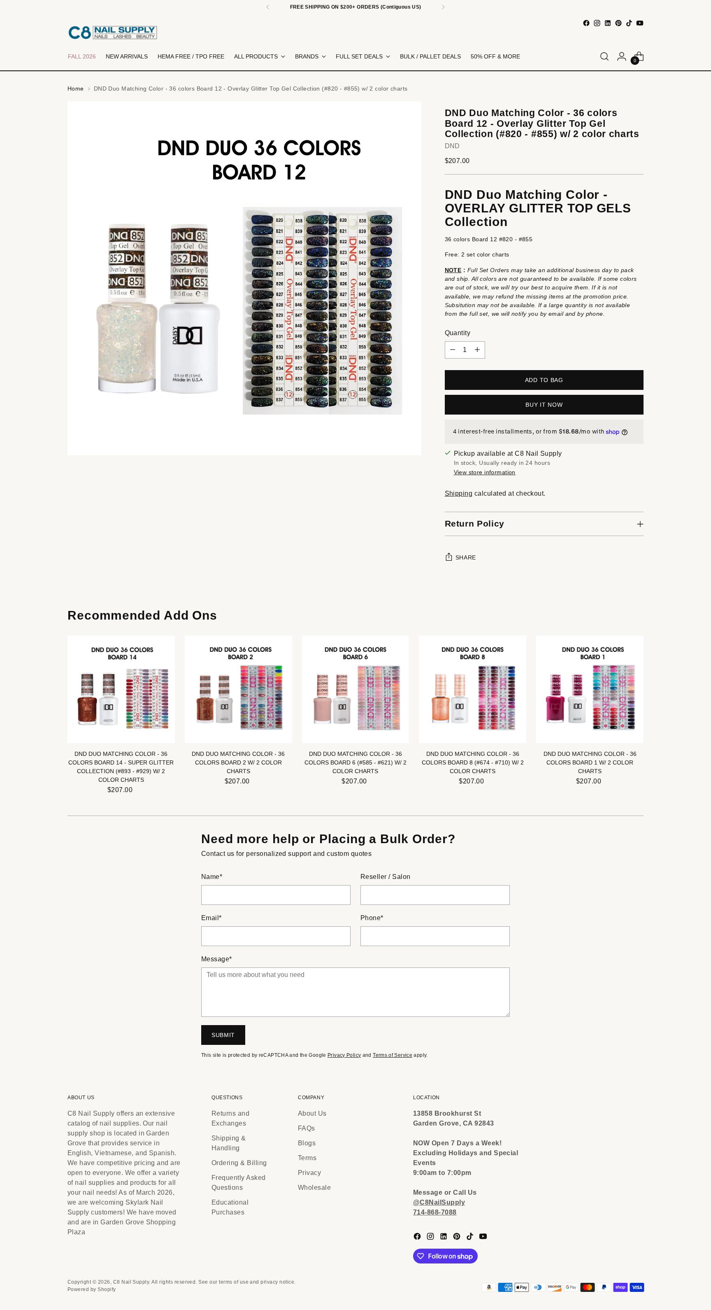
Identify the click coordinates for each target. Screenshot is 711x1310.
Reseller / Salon (385, 876)
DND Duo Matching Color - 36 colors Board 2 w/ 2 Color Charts (238, 762)
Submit (223, 1035)
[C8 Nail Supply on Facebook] (586, 23)
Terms (307, 1157)
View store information (485, 472)
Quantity (458, 332)
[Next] (443, 7)
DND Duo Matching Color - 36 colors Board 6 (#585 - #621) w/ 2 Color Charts (355, 762)
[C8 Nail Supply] (112, 32)
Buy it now (543, 404)
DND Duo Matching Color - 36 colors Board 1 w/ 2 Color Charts (590, 762)
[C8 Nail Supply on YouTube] (640, 23)
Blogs (307, 1143)
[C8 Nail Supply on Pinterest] (618, 23)
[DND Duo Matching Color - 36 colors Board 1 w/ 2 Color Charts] (590, 689)
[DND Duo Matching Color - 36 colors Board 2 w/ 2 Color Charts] (238, 689)
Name (211, 876)
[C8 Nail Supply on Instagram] (597, 23)
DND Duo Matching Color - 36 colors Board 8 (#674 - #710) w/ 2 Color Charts (473, 762)
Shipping (459, 493)
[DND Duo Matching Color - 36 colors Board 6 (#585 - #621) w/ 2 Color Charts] (355, 689)
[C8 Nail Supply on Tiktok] (629, 23)
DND (452, 145)
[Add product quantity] (477, 350)
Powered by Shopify (91, 1289)
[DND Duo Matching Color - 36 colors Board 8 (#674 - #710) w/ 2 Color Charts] (472, 689)
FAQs (306, 1128)
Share (465, 557)
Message (216, 959)
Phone (371, 917)
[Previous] (268, 7)
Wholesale (314, 1187)
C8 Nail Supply (131, 1282)
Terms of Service (392, 1055)
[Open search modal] (604, 56)
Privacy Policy (344, 1055)
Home (75, 88)
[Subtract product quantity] (452, 350)
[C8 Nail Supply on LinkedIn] (607, 23)
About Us (312, 1113)
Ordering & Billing (239, 1162)
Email (211, 917)
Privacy (309, 1172)
